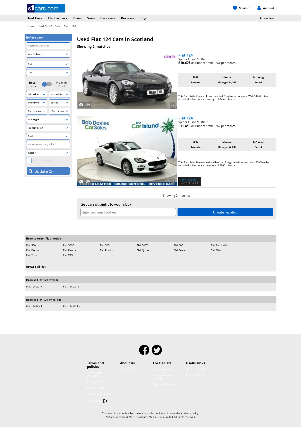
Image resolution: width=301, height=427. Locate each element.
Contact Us (127, 369)
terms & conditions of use (158, 413)
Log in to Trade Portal (163, 376)
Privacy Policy (96, 382)
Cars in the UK (196, 369)
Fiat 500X (142, 245)
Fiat (65, 26)
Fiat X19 (68, 255)
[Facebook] (144, 352)
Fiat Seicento (181, 250)
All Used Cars (195, 375)
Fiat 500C (68, 245)
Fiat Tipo (31, 255)
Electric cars (57, 18)
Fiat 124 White (71, 306)
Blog (142, 18)
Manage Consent (98, 393)
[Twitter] (157, 352)
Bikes (77, 18)
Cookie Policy (96, 388)
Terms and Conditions (94, 374)
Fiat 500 (31, 245)
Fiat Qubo (143, 250)
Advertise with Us (165, 369)
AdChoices (94, 400)
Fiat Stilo (215, 250)
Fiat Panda (69, 250)
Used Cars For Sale (49, 26)
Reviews (127, 18)
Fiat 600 (178, 245)
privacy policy (190, 413)
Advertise (266, 18)
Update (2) (44, 171)
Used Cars (34, 18)
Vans (91, 18)
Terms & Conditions (166, 384)
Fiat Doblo (32, 250)
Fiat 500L (105, 245)
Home (30, 26)
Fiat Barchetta (218, 245)
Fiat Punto (106, 250)
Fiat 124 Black (34, 306)
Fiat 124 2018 (71, 286)
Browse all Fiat (36, 266)
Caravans (107, 18)
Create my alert (225, 212)
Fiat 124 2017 (34, 286)
